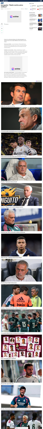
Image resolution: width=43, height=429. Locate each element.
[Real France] (5, 1)
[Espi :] (40, 28)
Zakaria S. (2, 8)
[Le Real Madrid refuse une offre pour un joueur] (40, 20)
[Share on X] (26, 9)
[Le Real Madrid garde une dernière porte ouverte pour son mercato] (40, 24)
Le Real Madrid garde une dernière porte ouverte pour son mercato (33, 24)
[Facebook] (33, 6)
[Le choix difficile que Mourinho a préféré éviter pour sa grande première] (40, 15)
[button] (1, 1)
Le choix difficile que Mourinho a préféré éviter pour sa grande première (33, 15)
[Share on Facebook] (24, 9)
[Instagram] (33, 9)
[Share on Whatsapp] (2, 30)
